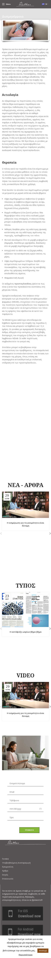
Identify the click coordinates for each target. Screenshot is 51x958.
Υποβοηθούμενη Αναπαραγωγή (16, 863)
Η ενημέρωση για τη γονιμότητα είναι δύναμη (25, 524)
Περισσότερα (25, 954)
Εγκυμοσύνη (7, 867)
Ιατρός (5, 875)
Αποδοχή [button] (43, 950)
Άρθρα (5, 871)
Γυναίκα (5, 859)
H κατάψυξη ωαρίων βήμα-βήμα (25, 631)
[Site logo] (25, 4)
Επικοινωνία (7, 879)
